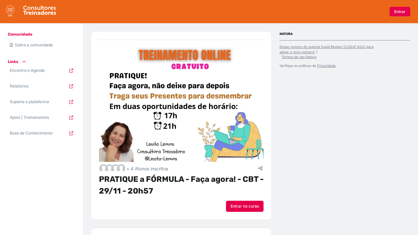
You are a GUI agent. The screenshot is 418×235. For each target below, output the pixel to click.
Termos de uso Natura (298, 57)
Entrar (400, 11)
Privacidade (326, 66)
